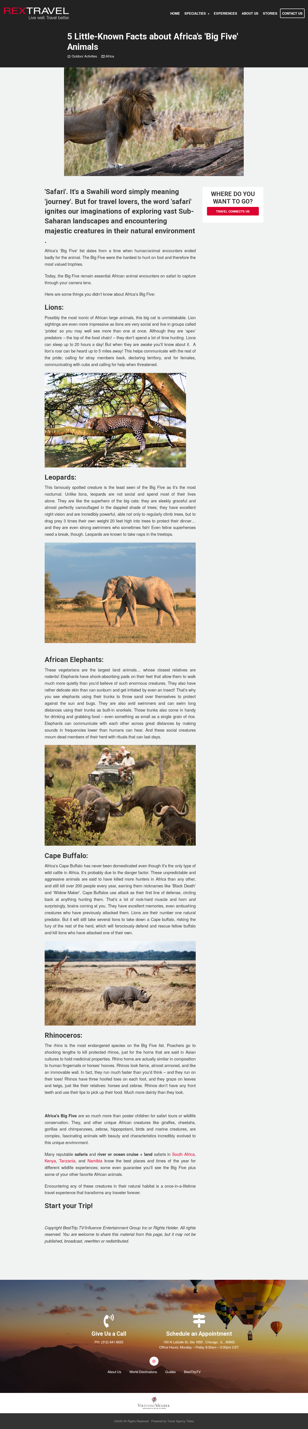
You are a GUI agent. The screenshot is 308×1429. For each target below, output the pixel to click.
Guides (170, 1371)
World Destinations (143, 1371)
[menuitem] (175, 13)
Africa (109, 56)
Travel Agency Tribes (180, 1421)
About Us (250, 13)
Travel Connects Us (233, 211)
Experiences (225, 13)
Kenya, (51, 1160)
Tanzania (67, 1160)
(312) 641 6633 (112, 1342)
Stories (270, 13)
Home (175, 13)
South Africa (183, 1154)
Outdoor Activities (84, 56)
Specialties (195, 13)
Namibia (94, 1160)
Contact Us (292, 13)
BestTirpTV (192, 1371)
